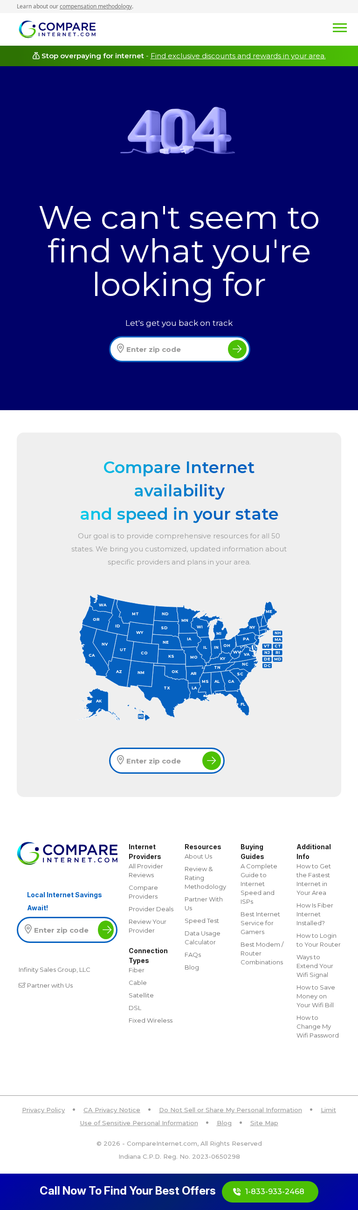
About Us (198, 856)
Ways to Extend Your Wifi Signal (314, 965)
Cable (138, 982)
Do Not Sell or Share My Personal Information (230, 1110)
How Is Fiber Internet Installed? (314, 914)
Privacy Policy (43, 1110)
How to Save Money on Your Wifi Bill (315, 996)
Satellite (141, 995)
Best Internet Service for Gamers (260, 922)
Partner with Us (50, 985)
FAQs (193, 954)
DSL (135, 1007)
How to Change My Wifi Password (317, 1026)
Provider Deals (151, 909)
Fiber (137, 970)
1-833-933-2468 (274, 1191)
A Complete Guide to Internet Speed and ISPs (259, 883)
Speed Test (202, 920)
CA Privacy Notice (111, 1110)
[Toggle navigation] (221, 27)
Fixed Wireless (150, 1020)
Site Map (264, 1123)
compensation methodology (96, 6)
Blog (192, 967)
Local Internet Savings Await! (64, 901)
